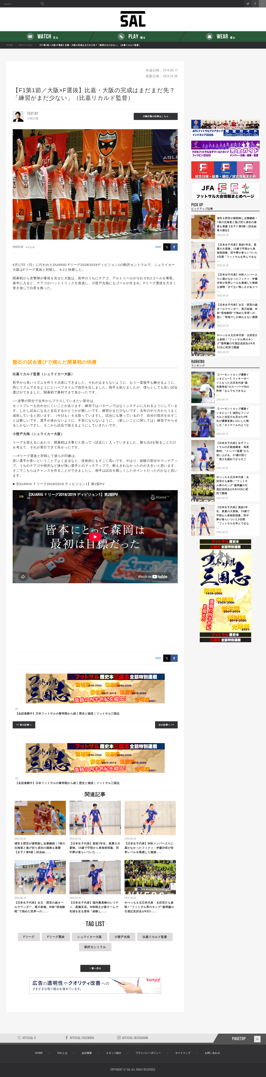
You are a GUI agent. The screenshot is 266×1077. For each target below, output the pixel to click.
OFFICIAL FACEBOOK (82, 1038)
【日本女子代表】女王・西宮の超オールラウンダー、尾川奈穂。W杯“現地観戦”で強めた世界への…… (39, 907)
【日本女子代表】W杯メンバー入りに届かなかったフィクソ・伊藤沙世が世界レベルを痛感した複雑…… (149, 848)
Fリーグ (29, 936)
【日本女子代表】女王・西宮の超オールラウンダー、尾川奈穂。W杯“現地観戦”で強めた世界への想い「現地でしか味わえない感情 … (237, 312)
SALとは (62, 1053)
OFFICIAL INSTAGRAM (135, 1038)
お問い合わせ (212, 1053)
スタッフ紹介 (113, 1053)
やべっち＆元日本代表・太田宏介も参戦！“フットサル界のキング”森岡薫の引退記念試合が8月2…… (149, 907)
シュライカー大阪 (89, 936)
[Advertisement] (95, 324)
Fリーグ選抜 (56, 936)
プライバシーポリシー (148, 1053)
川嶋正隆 (33, 118)
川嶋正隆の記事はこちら (156, 116)
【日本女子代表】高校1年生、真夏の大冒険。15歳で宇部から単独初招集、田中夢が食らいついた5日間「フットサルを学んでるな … (237, 252)
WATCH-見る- (26, 45)
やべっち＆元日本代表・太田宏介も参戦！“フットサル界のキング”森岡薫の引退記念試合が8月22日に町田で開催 (232, 485)
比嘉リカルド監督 (155, 936)
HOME (9, 45)
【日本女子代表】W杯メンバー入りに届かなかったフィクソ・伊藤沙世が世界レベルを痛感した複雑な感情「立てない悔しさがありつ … (237, 282)
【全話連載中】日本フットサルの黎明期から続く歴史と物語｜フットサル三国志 (67, 713)
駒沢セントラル (95, 947)
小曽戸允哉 (122, 936)
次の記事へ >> (166, 725)
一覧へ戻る (95, 968)
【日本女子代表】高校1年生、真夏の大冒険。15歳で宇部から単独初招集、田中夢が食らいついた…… (94, 848)
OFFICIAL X (29, 1038)
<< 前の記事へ (24, 725)
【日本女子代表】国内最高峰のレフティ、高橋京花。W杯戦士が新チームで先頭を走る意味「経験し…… (94, 907)
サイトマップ (183, 1053)
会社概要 (87, 1053)
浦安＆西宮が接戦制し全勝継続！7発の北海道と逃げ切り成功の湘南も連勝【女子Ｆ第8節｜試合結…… (39, 848)
